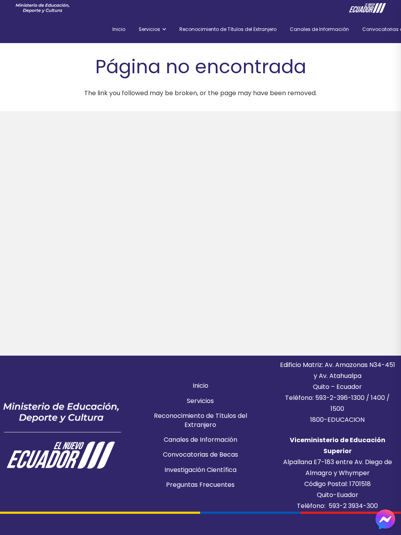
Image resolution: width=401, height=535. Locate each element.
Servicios (200, 400)
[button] (163, 29)
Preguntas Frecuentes (200, 484)
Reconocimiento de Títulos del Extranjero (200, 420)
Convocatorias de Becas (200, 454)
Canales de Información (200, 439)
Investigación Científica (200, 469)
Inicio (200, 385)
